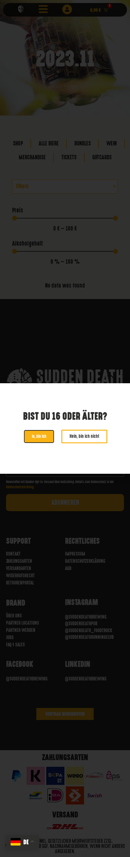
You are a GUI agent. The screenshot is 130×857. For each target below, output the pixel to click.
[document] (65, 428)
